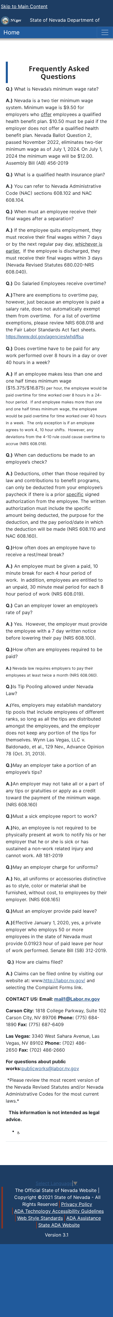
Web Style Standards (40, 1218)
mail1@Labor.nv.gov (77, 999)
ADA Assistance (83, 1218)
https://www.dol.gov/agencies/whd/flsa (45, 336)
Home (10, 32)
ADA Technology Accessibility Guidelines (59, 1211)
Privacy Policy (76, 1204)
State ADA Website (59, 1225)
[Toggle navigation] (105, 32)
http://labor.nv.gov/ (64, 980)
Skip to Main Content (24, 6)
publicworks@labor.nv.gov (50, 1068)
